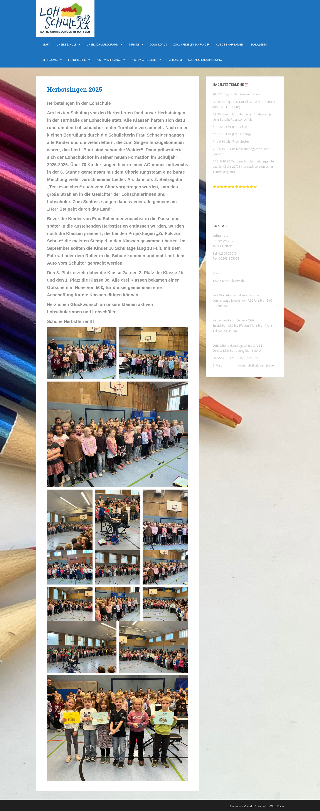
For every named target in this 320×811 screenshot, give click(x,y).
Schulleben (259, 44)
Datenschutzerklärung (205, 60)
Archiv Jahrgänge (109, 60)
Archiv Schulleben (144, 60)
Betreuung (50, 60)
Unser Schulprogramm (102, 44)
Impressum (175, 60)
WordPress (277, 806)
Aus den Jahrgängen (230, 44)
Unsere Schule (66, 44)
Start (46, 44)
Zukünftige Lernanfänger (191, 44)
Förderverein (77, 60)
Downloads (158, 44)
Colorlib (249, 806)
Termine (134, 44)
